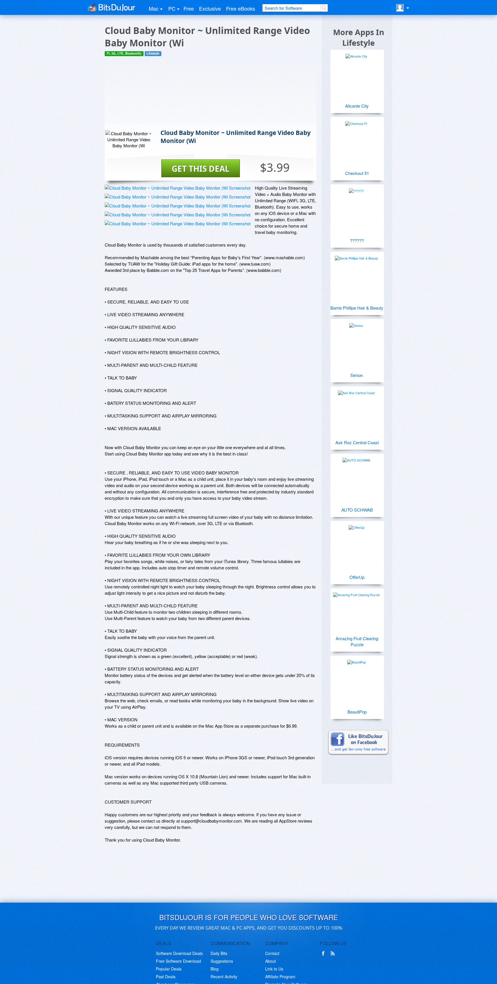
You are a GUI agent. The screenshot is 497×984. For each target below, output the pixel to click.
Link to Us (274, 969)
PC (171, 8)
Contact (272, 953)
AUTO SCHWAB (357, 510)
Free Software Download (178, 961)
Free (188, 8)
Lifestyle (152, 53)
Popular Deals (168, 969)
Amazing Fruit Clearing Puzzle (357, 641)
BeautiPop (357, 712)
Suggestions (222, 961)
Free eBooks (240, 8)
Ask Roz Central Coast (357, 442)
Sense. (357, 375)
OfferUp (356, 577)
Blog (215, 969)
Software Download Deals (179, 953)
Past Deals (165, 976)
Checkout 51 (357, 173)
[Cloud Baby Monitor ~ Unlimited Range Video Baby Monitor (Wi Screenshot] (178, 188)
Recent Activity (224, 976)
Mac (153, 8)
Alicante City (357, 106)
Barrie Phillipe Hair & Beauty (356, 308)
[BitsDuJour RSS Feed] (333, 953)
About (270, 961)
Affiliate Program (280, 976)
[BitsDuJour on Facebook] (324, 953)
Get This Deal (201, 168)
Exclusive (210, 8)
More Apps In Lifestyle (358, 37)
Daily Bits (219, 953)
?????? (357, 240)
